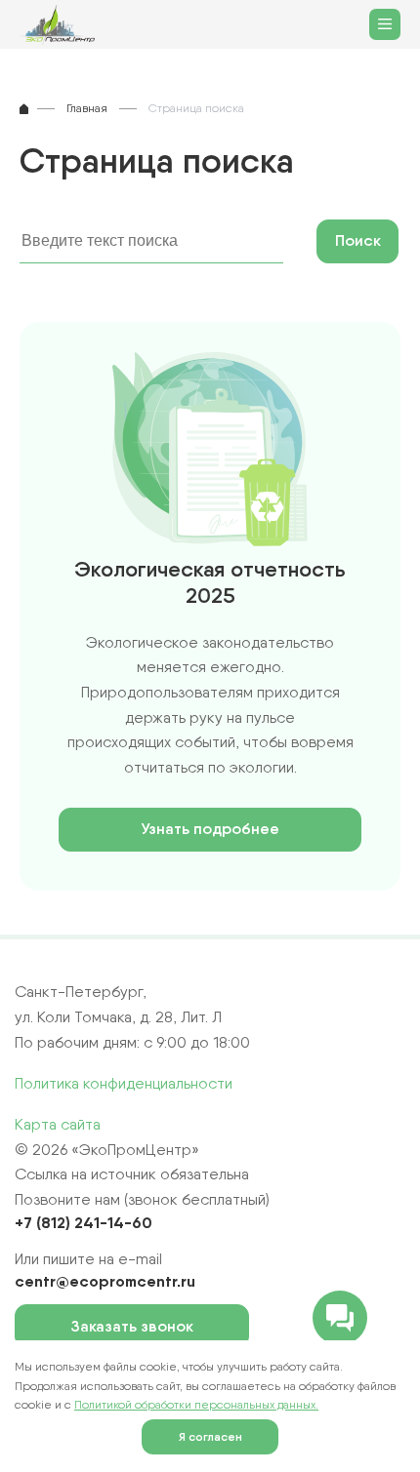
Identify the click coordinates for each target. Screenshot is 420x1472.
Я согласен (210, 1436)
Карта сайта (58, 1124)
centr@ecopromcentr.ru (105, 1281)
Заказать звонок (131, 1326)
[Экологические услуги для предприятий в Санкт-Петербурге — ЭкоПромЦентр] (62, 25)
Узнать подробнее (210, 828)
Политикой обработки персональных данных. (196, 1405)
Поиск (358, 240)
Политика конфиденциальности (123, 1083)
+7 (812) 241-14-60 (83, 1222)
